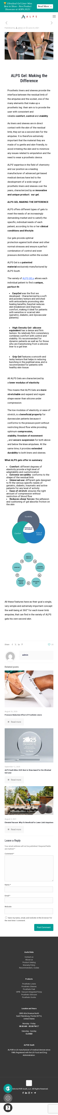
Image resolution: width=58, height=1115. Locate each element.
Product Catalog (29, 962)
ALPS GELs (28, 278)
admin (20, 28)
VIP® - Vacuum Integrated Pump (29, 992)
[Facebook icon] (23, 1093)
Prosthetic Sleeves (29, 986)
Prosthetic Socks (29, 997)
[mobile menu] (54, 16)
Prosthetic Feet (29, 989)
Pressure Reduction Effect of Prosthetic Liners (23, 715)
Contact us (29, 957)
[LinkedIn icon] (26, 1093)
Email (7, 896)
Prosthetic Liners (29, 984)
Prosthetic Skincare (29, 995)
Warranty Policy (29, 965)
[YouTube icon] (32, 1093)
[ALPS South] (29, 16)
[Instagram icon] (29, 1093)
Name (8, 885)
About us (29, 960)
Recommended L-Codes (29, 968)
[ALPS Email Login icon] (35, 1093)
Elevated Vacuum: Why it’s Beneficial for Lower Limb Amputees (29, 822)
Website (8, 907)
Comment (9, 854)
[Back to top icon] (29, 1083)
